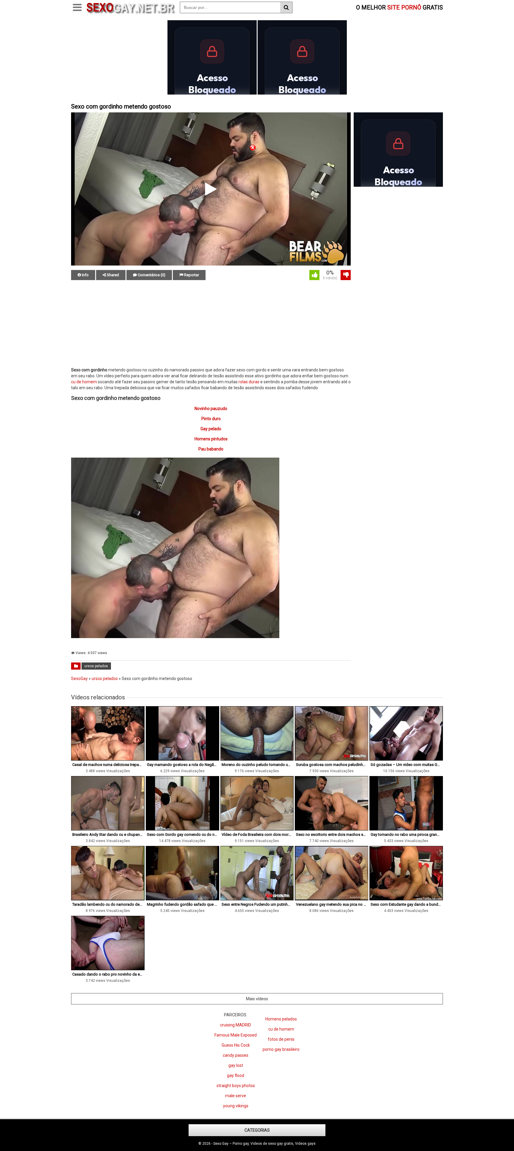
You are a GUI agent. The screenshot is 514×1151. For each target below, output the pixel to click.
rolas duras (249, 381)
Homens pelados (281, 1019)
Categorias (257, 1130)
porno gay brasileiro (281, 1049)
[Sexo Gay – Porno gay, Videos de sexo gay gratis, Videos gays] (130, 12)
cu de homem (84, 381)
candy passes (235, 1055)
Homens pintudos (211, 438)
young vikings (235, 1105)
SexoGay (79, 678)
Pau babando (210, 449)
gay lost (235, 1065)
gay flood (235, 1075)
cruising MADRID (235, 1025)
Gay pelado (210, 428)
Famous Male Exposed (235, 1035)
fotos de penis (281, 1039)
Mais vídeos (257, 998)
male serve (235, 1095)
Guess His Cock (236, 1045)
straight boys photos (236, 1085)
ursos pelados (96, 666)
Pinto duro (211, 418)
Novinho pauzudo (211, 408)
